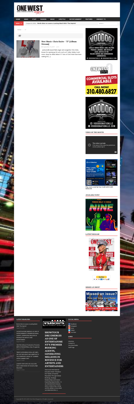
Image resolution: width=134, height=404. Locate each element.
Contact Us (71, 343)
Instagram (74, 326)
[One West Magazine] (67, 9)
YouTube (73, 332)
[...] (57, 390)
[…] (50, 56)
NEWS (26, 19)
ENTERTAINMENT (75, 19)
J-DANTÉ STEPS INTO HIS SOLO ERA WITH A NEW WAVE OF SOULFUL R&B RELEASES (27, 366)
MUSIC (52, 19)
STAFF (34, 19)
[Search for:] (108, 23)
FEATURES (89, 19)
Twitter (73, 330)
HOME (18, 19)
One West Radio (73, 345)
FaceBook (74, 324)
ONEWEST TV (101, 19)
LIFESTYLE (62, 19)
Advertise (71, 341)
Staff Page (71, 347)
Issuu (72, 328)
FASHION (43, 19)
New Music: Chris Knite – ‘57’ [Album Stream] (59, 42)
